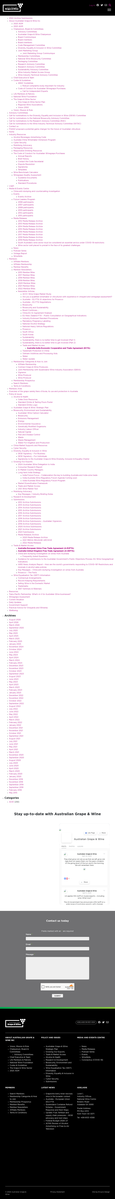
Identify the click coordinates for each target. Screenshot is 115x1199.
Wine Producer (24, 375)
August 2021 (14, 739)
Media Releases (20, 218)
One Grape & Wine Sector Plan (31, 102)
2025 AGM (18, 24)
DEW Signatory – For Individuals (32, 456)
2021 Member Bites (26, 286)
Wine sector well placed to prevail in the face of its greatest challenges (49, 245)
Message (30, 954)
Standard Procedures (27, 183)
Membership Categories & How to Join (30, 362)
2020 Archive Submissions (30, 527)
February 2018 (15, 790)
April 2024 (14, 657)
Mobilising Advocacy (22, 145)
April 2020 (14, 768)
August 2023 (15, 676)
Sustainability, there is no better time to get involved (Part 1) (48, 340)
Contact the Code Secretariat (30, 161)
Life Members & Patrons (23, 94)
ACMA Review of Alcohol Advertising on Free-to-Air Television (57, 1126)
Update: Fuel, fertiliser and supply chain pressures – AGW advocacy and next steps (59, 1115)
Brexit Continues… (30, 310)
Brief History (23, 159)
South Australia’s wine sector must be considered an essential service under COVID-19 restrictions (61, 243)
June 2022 (13, 712)
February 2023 (15, 690)
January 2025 (15, 644)
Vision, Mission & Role (23, 110)
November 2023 (16, 668)
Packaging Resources (22, 148)
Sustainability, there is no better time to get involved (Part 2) (49, 343)
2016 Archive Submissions (29, 513)
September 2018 (16, 787)
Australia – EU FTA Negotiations (36, 302)
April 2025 (13, 636)
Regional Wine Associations (30, 105)
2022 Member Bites (26, 289)
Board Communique (27, 37)
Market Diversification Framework (33, 483)
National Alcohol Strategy (33, 324)
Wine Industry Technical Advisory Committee (38, 75)
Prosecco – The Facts (27, 573)
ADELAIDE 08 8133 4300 (86, 1022)
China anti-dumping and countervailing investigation (36, 191)
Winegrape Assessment (19, 597)
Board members (25, 40)
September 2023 (16, 674)
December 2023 (16, 666)
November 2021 (16, 731)
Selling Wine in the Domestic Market (34, 583)
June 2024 (14, 652)
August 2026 (15, 620)
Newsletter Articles (26, 291)
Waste (20, 437)
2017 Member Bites (26, 275)
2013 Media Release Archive (30, 224)
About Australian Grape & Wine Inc (24, 21)
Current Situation (16, 600)
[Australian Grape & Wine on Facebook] (67, 838)
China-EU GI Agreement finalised (37, 313)
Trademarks (23, 586)
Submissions (18, 500)
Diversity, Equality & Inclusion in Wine (30, 451)
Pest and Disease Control (29, 435)
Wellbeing (13, 610)
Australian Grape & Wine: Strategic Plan (31, 408)
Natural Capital (24, 432)
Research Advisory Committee (31, 64)
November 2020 (16, 755)
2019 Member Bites (26, 280)
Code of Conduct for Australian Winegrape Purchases (42, 88)
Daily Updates (15, 602)
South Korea (27, 335)
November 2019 (16, 782)
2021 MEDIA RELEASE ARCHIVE (37, 540)
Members (13, 259)
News (15, 248)
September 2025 (16, 628)
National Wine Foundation (25, 97)
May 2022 (13, 714)
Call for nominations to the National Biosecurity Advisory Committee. (39, 118)
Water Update (28, 359)
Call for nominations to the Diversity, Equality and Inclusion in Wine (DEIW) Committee (47, 116)
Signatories (23, 167)
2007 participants (26, 205)
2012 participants (25, 213)
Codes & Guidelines (22, 80)
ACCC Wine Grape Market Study (36, 294)
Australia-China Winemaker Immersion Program (34, 140)
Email (29, 944)
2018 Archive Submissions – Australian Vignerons (40, 521)
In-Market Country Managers (30, 470)
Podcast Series (19, 251)
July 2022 (13, 709)
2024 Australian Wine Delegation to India (36, 464)
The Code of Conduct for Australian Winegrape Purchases (39, 153)
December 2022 (16, 695)
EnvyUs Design (104, 1192)
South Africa (27, 332)
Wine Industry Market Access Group (34, 72)
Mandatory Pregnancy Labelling (36, 321)
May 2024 (13, 655)
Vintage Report (20, 253)
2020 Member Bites (26, 283)
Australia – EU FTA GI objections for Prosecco (42, 299)
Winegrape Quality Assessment (27, 175)
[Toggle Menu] (109, 10)
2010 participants (25, 210)
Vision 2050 (23, 107)
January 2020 (15, 776)
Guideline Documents (27, 178)
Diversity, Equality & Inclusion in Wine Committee (39, 48)
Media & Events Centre (19, 189)
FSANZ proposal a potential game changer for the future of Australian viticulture (44, 129)
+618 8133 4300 (88, 1118)
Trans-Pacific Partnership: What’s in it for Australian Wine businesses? (40, 594)
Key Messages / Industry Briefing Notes (35, 494)
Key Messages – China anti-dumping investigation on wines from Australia (51, 570)
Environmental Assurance (29, 424)
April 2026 (13, 622)
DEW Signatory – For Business (31, 454)
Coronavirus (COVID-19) (92, 1060)
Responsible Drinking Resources (27, 151)
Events (16, 194)
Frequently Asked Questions (35, 556)
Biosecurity (27, 305)
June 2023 (13, 679)
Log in (92, 5)
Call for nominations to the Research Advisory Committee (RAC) (37, 121)
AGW (11, 802)
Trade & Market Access (23, 545)
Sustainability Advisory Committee (33, 70)
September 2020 (16, 758)
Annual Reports (25, 156)
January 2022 (15, 725)
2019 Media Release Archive (30, 240)
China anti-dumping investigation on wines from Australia (43, 554)
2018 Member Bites (26, 278)
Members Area (15, 389)
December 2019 (16, 779)
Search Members (20, 383)
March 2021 (14, 752)
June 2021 (13, 744)
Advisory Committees (27, 32)
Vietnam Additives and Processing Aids (40, 353)
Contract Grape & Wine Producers (33, 367)
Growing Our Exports (22, 462)
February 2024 (15, 663)
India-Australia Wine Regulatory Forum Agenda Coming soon (49, 478)
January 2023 (15, 693)
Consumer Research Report (30, 467)
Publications (23, 180)
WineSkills (17, 256)
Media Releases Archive (28, 535)
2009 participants (26, 207)
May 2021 (13, 747)
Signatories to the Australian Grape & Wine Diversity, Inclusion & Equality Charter (53, 459)
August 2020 (15, 760)
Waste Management (26, 440)
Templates (22, 170)
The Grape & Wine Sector (24, 99)
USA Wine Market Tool (28, 489)
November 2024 (16, 647)
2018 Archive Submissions (29, 518)
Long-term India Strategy (29, 472)
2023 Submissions (26, 532)
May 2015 (13, 793)
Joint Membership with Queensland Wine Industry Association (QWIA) (49, 370)
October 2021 (15, 733)
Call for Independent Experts (35, 91)
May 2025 (13, 633)
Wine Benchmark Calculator (25, 172)
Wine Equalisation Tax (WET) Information (31, 575)
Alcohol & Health (20, 397)
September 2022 (16, 703)
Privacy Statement (57, 1192)
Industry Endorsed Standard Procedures (40, 318)
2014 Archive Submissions (29, 508)
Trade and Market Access (33, 345)
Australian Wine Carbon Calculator (33, 413)
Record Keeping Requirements (31, 581)
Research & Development (24, 497)
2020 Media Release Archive (35, 537)
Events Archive (24, 197)
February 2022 (15, 722)
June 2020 (14, 766)
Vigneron (22, 372)
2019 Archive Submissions (29, 524)
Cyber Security (19, 143)
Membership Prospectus (24, 381)
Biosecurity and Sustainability (35, 308)
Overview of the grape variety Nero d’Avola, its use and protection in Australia (43, 391)
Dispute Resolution (26, 164)
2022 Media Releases (31, 543)
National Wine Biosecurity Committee (34, 59)
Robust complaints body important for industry (43, 86)
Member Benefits (20, 267)
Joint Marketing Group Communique (38, 53)
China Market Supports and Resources (30, 445)
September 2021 (16, 736)
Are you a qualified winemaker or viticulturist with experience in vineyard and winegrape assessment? (67, 297)
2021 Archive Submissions (29, 529)
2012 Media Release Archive (30, 221)
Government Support (18, 605)
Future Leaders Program (24, 199)
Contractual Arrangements (29, 578)
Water (25, 356)
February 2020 (15, 774)
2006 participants (26, 202)
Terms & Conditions (22, 386)
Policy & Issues (15, 394)
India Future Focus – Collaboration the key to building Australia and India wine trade (59, 475)
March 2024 (14, 660)
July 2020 (13, 763)
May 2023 (13, 682)
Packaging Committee (28, 61)
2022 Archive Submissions (20, 18)
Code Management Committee (31, 45)
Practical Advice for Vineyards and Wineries (28, 608)
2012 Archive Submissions (29, 502)
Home (11, 132)
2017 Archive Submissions (29, 516)
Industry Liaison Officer (28, 429)
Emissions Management (28, 418)
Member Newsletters (22, 270)
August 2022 (15, 706)
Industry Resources (17, 134)
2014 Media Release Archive (30, 226)
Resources (13, 591)
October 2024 (15, 649)
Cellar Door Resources (28, 399)
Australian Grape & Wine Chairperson (34, 34)
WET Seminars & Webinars (30, 589)
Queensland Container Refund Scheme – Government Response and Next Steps (59, 1107)
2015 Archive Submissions (29, 510)
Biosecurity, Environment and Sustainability (32, 410)
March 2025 (14, 639)
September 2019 (16, 785)
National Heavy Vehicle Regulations (38, 326)
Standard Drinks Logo (27, 405)
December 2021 (16, 728)
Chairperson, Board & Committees (28, 29)
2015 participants (25, 216)
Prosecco (26, 329)
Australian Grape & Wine (89, 839)
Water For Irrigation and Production (34, 443)
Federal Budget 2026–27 (57, 1121)
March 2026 (14, 625)
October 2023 (15, 671)
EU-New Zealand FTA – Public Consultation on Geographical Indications (54, 316)
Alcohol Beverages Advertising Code (29, 137)
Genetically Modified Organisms (32, 426)
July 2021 (13, 741)
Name (29, 934)
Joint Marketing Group (28, 51)
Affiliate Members (21, 262)
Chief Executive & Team (23, 78)
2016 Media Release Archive (30, 232)
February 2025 (15, 641)
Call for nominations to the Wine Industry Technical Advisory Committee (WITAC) (45, 124)
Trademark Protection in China (35, 351)
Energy (21, 421)
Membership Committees (29, 56)
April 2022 (13, 717)
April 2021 (13, 749)
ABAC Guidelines (25, 83)
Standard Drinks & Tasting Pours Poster (35, 402)
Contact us (14, 126)
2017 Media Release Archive (30, 234)
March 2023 (14, 687)
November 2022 (16, 698)
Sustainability (28, 337)
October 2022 (15, 701)
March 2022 (14, 720)
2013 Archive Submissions (29, 505)
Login (11, 186)
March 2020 (14, 771)
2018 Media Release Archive (30, 237)
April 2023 (13, 685)
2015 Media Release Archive (30, 229)
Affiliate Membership (22, 264)
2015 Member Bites (26, 272)
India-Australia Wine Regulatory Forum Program (43, 481)
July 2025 (13, 630)
